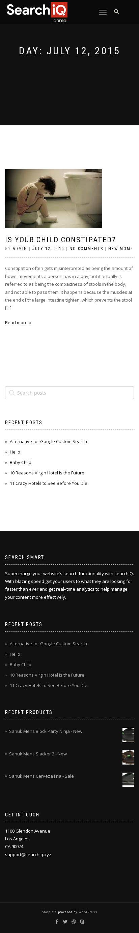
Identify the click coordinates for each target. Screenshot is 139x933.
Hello (15, 452)
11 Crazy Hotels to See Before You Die (48, 483)
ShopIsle (50, 912)
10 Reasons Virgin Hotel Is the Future (47, 473)
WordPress (87, 912)
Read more (16, 322)
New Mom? (120, 248)
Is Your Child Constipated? (60, 240)
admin (20, 248)
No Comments (86, 248)
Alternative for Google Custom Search (48, 441)
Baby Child (20, 462)
